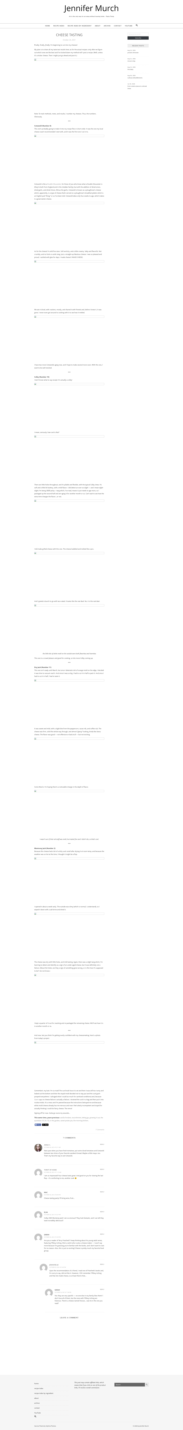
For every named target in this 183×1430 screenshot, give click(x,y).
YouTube (128, 26)
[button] (136, 25)
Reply (102, 1144)
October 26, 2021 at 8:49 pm (52, 1195)
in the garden (55, 1120)
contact (117, 26)
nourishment (76, 1118)
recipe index (58, 26)
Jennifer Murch (91, 8)
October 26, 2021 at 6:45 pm (57, 1267)
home (47, 26)
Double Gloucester (54, 184)
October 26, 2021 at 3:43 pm (52, 1237)
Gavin (36, 1099)
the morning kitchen (80, 1120)
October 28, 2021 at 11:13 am (52, 1172)
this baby (130, 69)
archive (107, 26)
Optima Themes (51, 1426)
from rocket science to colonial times (137, 87)
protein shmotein (133, 53)
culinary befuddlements (135, 78)
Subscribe (138, 38)
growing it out (95, 1118)
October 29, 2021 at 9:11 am (52, 1147)
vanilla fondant (65, 1118)
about (97, 26)
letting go (85, 1118)
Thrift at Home (50, 1170)
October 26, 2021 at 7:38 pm (63, 1292)
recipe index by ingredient (80, 26)
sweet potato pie (66, 1120)
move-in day (131, 61)
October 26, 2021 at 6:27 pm (52, 1214)
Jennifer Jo (54, 1265)
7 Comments (100, 1130)
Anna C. (47, 1145)
